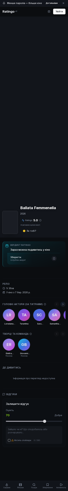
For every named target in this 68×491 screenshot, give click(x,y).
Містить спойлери (22, 440)
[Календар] (49, 11)
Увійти (59, 11)
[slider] (44, 421)
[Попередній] (56, 304)
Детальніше (52, 3)
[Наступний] (62, 304)
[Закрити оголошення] (63, 3)
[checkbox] (9, 440)
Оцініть (10, 410)
